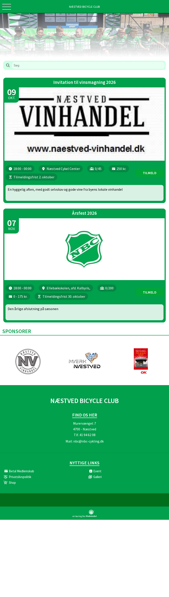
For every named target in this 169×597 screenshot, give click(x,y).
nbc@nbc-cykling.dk (88, 441)
